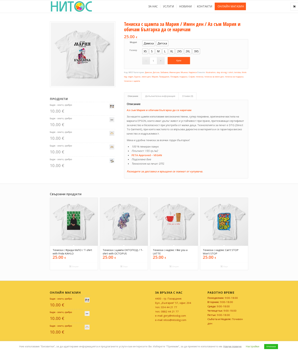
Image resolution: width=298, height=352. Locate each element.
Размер (133, 50)
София (191, 76)
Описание (133, 96)
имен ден (146, 76)
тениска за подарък (234, 76)
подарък (183, 76)
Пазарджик (164, 76)
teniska (237, 72)
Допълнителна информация (160, 96)
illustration (211, 72)
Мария (155, 76)
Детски (156, 72)
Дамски (148, 72)
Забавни (164, 72)
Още (125, 266)
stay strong (222, 72)
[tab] (133, 96)
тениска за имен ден (214, 76)
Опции (74, 266)
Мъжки (184, 72)
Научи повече (232, 346)
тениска (199, 76)
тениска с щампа (132, 81)
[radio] (148, 43)
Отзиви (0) (187, 96)
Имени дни (174, 72)
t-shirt (230, 72)
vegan (130, 76)
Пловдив (174, 76)
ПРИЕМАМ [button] (271, 346)
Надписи (193, 72)
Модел (133, 42)
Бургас (137, 76)
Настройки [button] (252, 346)
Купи (178, 60)
